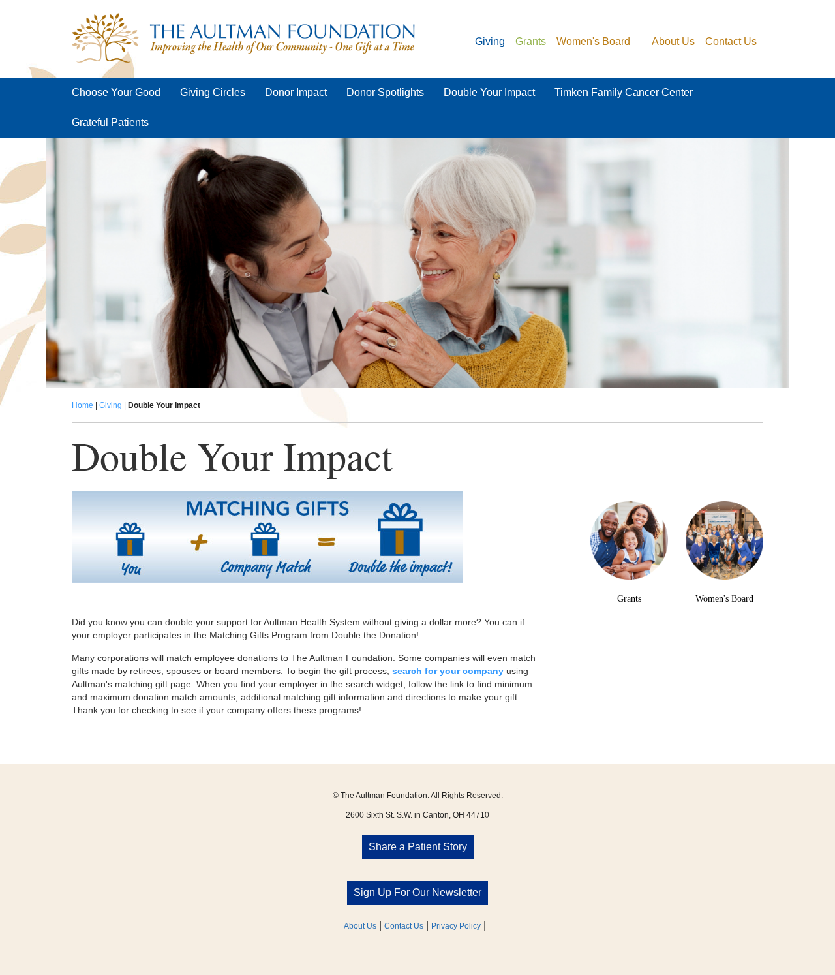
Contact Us (731, 42)
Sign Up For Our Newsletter (417, 892)
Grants (530, 42)
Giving (490, 42)
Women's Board (593, 42)
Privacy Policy (456, 926)
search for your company (448, 671)
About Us (673, 42)
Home (82, 405)
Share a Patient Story (418, 846)
